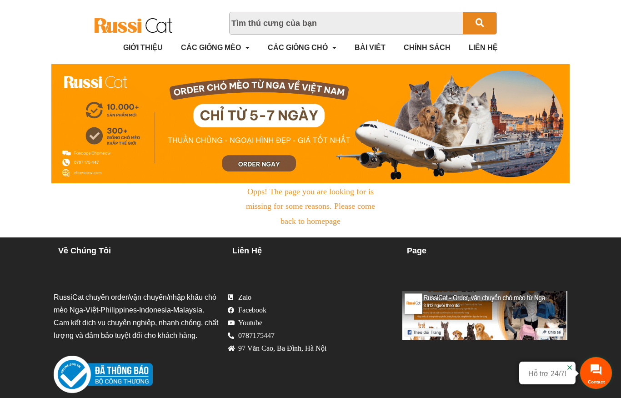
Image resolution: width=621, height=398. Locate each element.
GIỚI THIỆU (143, 47)
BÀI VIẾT (370, 47)
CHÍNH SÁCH (427, 47)
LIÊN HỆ (483, 47)
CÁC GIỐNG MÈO (211, 47)
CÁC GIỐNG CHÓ (298, 47)
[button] (215, 47)
